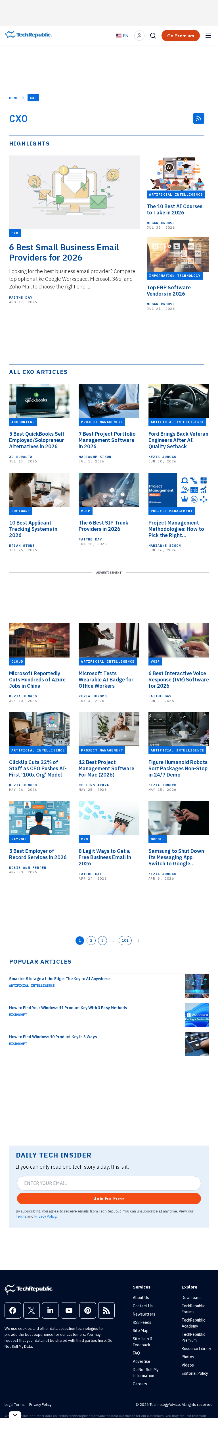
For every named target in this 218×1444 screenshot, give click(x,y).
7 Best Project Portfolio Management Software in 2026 (107, 440)
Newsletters (144, 1314)
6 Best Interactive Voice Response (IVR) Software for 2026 (178, 679)
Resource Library (196, 1348)
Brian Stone (22, 545)
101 (125, 940)
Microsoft (18, 1015)
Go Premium (180, 35)
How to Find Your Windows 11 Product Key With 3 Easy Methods (68, 1007)
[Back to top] (206, 1426)
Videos (188, 1365)
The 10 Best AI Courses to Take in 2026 (174, 209)
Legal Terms (15, 1404)
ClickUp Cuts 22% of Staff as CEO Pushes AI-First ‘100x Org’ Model (38, 768)
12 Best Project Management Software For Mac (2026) (106, 768)
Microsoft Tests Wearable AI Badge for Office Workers (106, 679)
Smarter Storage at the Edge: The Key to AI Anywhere (59, 978)
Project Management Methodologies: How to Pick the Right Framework (176, 529)
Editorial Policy (195, 1373)
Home (13, 98)
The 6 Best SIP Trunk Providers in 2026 (103, 526)
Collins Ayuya (94, 785)
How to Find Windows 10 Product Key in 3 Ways (53, 1036)
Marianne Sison (95, 456)
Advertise (141, 1361)
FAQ (136, 1353)
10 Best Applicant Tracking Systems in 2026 (33, 529)
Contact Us (143, 1305)
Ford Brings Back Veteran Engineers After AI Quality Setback (178, 440)
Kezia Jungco (162, 456)
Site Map (140, 1330)
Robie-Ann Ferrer (27, 867)
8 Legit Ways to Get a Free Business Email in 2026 (105, 857)
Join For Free (109, 1198)
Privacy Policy (45, 1216)
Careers (140, 1383)
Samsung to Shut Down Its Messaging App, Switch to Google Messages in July (176, 857)
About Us (141, 1297)
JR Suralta (20, 456)
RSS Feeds (142, 1322)
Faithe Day (20, 297)
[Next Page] (138, 940)
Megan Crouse (161, 223)
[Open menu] (208, 35)
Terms (21, 1216)
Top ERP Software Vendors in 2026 (169, 290)
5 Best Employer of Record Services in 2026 (38, 854)
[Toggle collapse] (15, 1414)
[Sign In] (139, 35)
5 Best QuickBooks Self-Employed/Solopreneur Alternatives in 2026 (37, 440)
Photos (188, 1356)
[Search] (153, 35)
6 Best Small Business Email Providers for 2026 (64, 252)
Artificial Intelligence (32, 986)
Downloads (192, 1297)
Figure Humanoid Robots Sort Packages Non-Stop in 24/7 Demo (177, 768)
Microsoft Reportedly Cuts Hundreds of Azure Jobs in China (37, 679)
